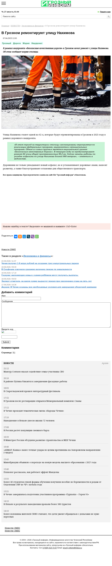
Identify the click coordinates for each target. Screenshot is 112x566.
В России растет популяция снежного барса (26, 430)
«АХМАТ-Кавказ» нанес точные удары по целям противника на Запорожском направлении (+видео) (52, 451)
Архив (105, 363)
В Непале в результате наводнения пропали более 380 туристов (37, 504)
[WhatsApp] (37, 236)
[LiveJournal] (28, 236)
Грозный (6, 43)
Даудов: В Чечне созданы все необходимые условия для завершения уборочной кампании (49, 287)
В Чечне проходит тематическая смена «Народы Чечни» (34, 410)
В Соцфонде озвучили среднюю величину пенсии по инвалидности (36, 269)
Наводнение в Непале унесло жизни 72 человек (29, 420)
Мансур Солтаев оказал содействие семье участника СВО (34, 371)
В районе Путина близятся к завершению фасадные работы (35, 381)
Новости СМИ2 (12, 528)
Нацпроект (37, 43)
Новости (9, 363)
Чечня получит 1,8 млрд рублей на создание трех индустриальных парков (40, 263)
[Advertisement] (56, 199)
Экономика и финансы (33, 26)
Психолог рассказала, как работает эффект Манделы (31, 472)
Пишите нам (105, 12)
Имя (3, 296)
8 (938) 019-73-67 (50, 548)
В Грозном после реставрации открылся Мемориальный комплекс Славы (42, 401)
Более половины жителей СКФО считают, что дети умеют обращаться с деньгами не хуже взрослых (51, 515)
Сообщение (7, 301)
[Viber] (32, 236)
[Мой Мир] (24, 236)
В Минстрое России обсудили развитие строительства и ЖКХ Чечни (40, 440)
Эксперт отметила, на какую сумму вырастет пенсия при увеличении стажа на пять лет (46, 281)
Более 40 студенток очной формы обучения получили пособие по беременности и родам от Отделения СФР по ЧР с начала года (52, 483)
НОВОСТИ (15, 26)
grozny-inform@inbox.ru (72, 548)
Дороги (17, 43)
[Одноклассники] (20, 236)
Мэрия (26, 43)
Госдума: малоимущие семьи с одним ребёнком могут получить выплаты (40, 275)
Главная (5, 26)
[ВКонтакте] (16, 236)
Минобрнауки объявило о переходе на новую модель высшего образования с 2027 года (50, 462)
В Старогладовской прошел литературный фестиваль (32, 391)
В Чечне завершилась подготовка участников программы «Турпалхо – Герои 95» (46, 494)
